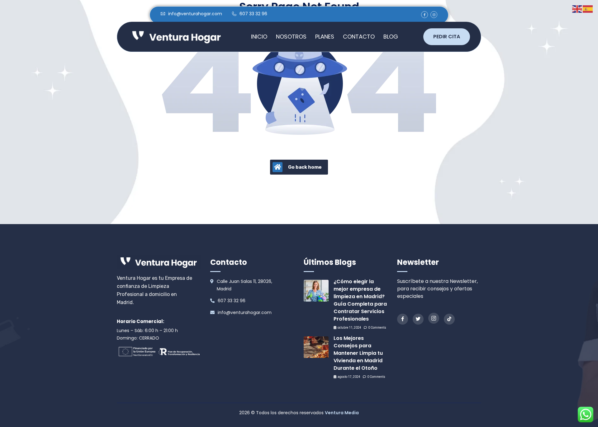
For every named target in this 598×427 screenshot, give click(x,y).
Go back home (305, 167)
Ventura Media (342, 413)
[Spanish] (588, 9)
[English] (577, 9)
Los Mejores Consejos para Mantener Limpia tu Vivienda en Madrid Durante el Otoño (358, 353)
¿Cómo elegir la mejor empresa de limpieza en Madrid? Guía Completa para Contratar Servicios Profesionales (360, 300)
